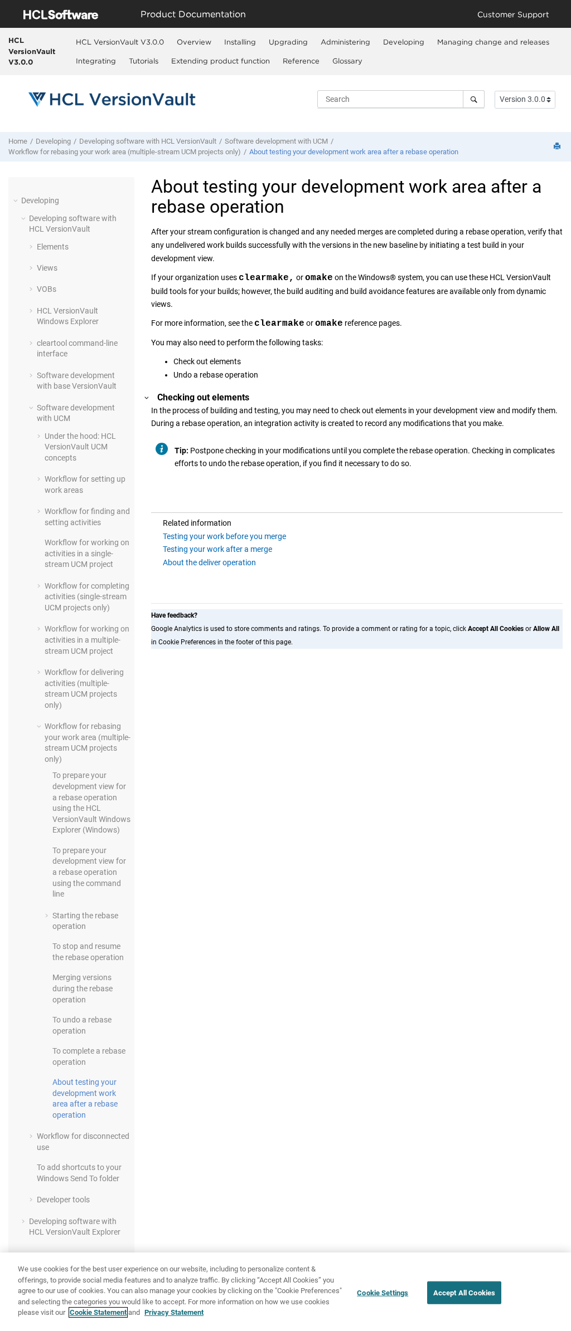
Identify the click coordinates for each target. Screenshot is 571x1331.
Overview (194, 42)
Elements (53, 246)
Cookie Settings (382, 1292)
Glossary (347, 61)
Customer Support (513, 14)
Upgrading (288, 42)
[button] (16, 200)
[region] (285, 1291)
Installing (240, 42)
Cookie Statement (98, 1312)
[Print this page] (558, 147)
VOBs (46, 289)
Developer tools (63, 1199)
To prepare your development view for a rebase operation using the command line (89, 872)
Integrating (96, 61)
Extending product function (220, 61)
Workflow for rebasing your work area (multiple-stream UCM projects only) (124, 152)
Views (47, 267)
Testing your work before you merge (224, 536)
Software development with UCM (276, 141)
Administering (345, 42)
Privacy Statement (174, 1312)
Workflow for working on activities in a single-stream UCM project (87, 553)
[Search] (474, 99)
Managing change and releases (493, 42)
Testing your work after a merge (217, 549)
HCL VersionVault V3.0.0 (31, 51)
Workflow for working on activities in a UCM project (87, 639)
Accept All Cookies (464, 1292)
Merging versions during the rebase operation (82, 988)
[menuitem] (119, 41)
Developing (403, 42)
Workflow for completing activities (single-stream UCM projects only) (87, 596)
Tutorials (143, 61)
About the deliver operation (209, 562)
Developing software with (147, 141)
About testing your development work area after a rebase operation (353, 152)
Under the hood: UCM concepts (80, 447)
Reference (301, 61)
